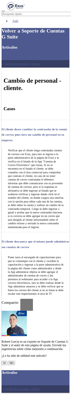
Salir (15, 21)
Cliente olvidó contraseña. (18, 54)
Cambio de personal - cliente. (22, 63)
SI (4, 362)
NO (11, 362)
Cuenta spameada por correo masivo (24, 58)
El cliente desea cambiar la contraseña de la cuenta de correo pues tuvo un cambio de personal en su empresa (34, 135)
